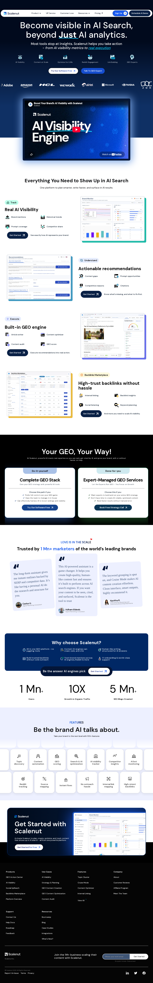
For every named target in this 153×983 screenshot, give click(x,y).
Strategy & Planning (50, 882)
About (116, 877)
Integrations (47, 933)
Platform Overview (14, 899)
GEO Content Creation (52, 888)
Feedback (10, 933)
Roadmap (10, 928)
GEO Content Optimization (53, 893)
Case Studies (47, 928)
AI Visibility (10, 882)
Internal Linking (84, 893)
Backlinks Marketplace (15, 893)
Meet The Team (120, 893)
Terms (23, 973)
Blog (44, 922)
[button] (36, 13)
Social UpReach (12, 888)
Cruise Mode (83, 882)
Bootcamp (46, 917)
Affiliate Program (121, 888)
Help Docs (10, 922)
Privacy (31, 973)
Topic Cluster (83, 877)
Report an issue (12, 973)
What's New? (47, 939)
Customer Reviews (122, 882)
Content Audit (48, 899)
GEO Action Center (14, 877)
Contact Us (11, 917)
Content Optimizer (86, 888)
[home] (11, 13)
